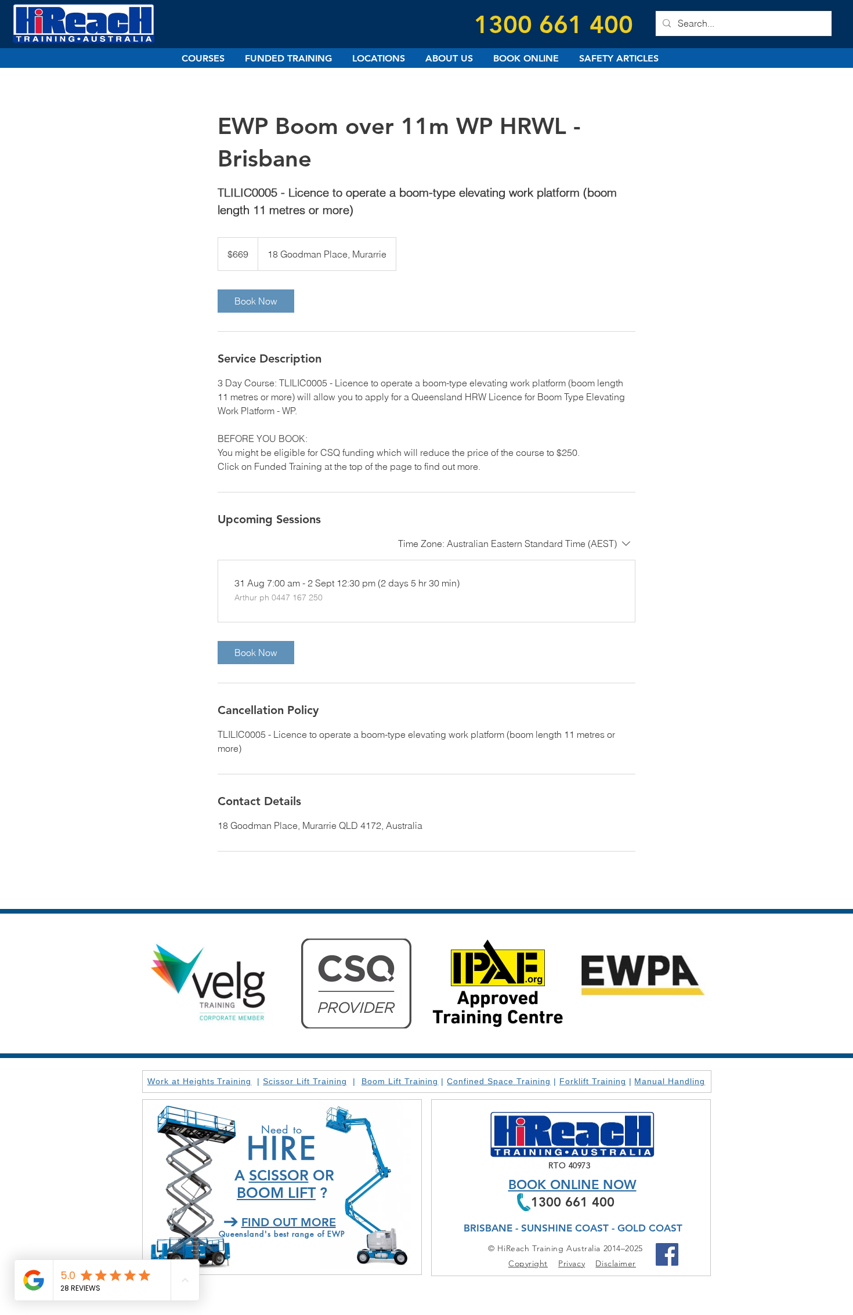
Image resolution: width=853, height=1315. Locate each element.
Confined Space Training (499, 1081)
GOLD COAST (649, 1228)
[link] (256, 301)
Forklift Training (592, 1081)
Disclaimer (615, 1263)
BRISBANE (488, 1228)
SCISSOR (279, 1175)
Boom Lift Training (400, 1081)
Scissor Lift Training (305, 1081)
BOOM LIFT (276, 1192)
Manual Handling (669, 1081)
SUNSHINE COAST (565, 1228)
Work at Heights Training (199, 1081)
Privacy (571, 1263)
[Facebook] (667, 1254)
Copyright (528, 1263)
